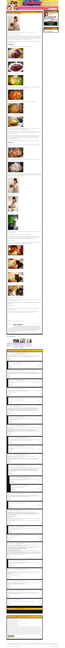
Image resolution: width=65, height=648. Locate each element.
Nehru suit (17, 590)
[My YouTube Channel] (47, 17)
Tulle (20, 32)
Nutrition (29, 6)
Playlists (36, 8)
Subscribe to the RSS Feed (31, 311)
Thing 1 (17, 132)
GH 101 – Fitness (28, 342)
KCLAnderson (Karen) (18, 425)
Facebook (10, 312)
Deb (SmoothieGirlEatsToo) (21, 437)
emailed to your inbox (24, 312)
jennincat (18, 362)
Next (39, 11)
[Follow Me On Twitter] (49, 17)
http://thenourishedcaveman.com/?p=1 (13, 574)
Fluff (21, 8)
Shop (51, 6)
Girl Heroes (36, 6)
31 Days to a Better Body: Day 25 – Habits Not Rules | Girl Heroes (20, 610)
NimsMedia (56, 646)
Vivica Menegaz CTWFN (19, 569)
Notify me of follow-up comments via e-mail (15, 637)
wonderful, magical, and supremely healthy (32, 236)
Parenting (40, 8)
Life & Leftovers (44, 6)
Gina (16, 510)
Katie (16, 388)
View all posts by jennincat (13, 331)
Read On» (49, 14)
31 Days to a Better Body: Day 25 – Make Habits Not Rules (16, 343)
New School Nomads (23, 308)
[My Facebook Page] (45, 17)
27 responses (49, 31)
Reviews (23, 8)
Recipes (13, 12)
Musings (33, 8)
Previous (37, 11)
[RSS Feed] (53, 17)
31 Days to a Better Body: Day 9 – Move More (23, 343)
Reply (9, 358)
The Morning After (10, 342)
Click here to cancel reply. (12, 619)
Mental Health (28, 8)
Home (19, 6)
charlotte (17, 370)
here (26, 330)
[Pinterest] (51, 17)
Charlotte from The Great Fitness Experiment (31, 36)
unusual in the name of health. (28, 238)
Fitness (24, 6)
